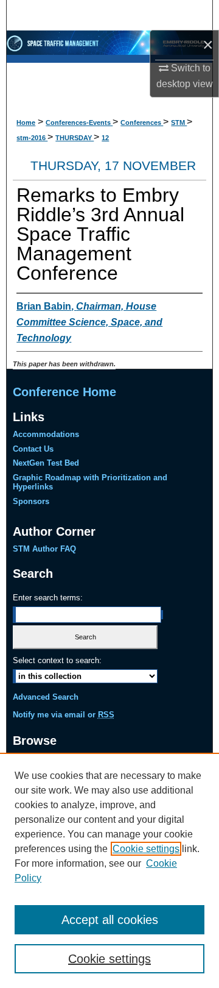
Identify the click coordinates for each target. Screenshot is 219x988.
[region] (109, 870)
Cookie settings (146, 849)
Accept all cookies (109, 919)
